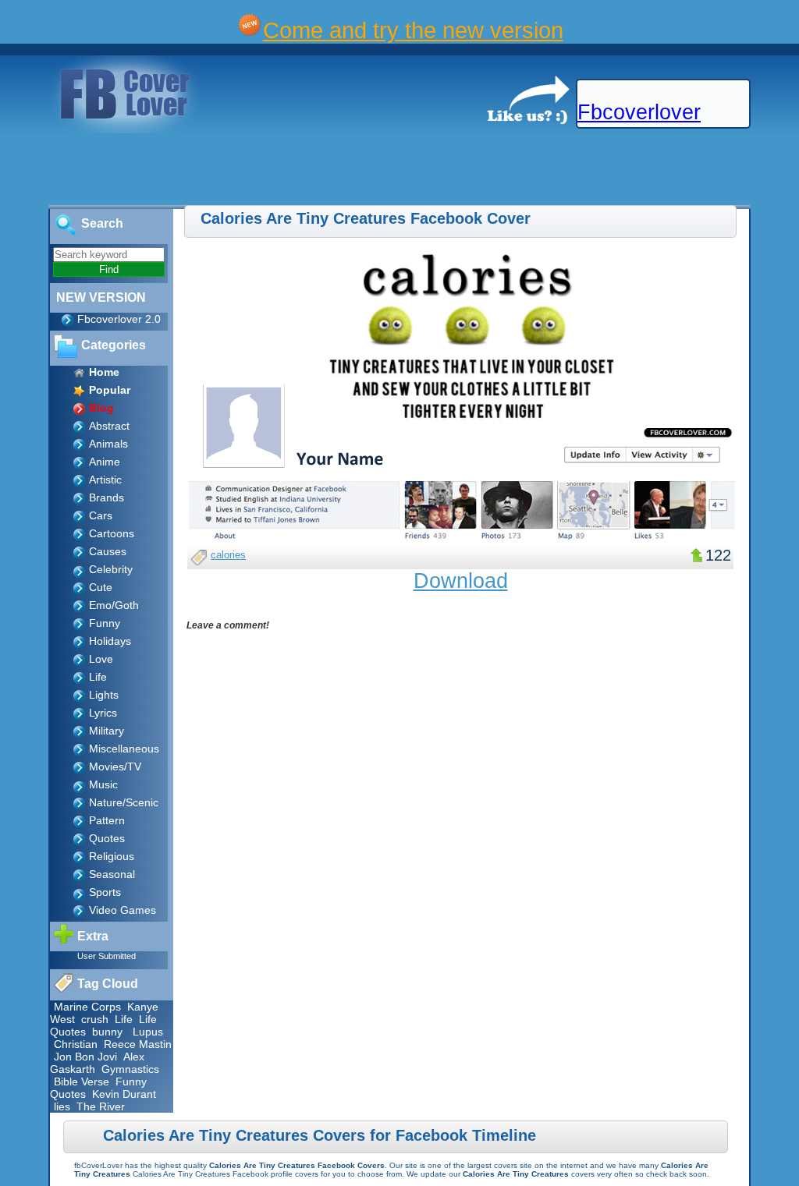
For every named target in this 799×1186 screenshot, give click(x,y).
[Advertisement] (284, 170)
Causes (107, 551)
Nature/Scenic (123, 802)
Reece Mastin (138, 1044)
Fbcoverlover (639, 112)
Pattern (107, 820)
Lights (104, 695)
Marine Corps (87, 1006)
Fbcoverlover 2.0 (119, 319)
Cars (100, 515)
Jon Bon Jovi (85, 1056)
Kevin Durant (124, 1094)
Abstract (109, 426)
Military (106, 730)
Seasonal (112, 874)
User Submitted (106, 956)
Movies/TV (115, 766)
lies (62, 1106)
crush (94, 1019)
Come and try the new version (413, 30)
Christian (76, 1044)
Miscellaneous (124, 748)
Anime (104, 461)
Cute (100, 587)
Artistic (105, 479)
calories (228, 555)
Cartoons (111, 533)
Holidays (110, 641)
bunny (107, 1031)
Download (461, 581)
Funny (104, 623)
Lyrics (103, 712)
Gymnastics (130, 1069)
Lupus (148, 1031)
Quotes (107, 838)
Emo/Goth (114, 605)
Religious (111, 856)
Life (98, 677)
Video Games (122, 910)
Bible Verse (81, 1081)
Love (101, 659)
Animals (108, 443)
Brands (106, 497)
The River (100, 1106)
